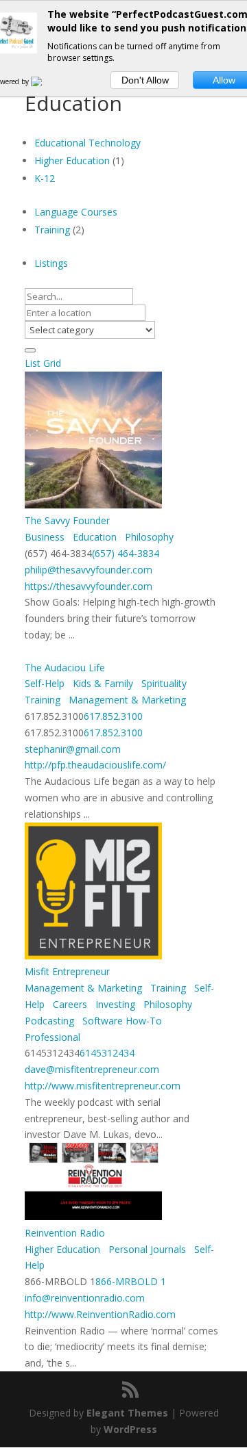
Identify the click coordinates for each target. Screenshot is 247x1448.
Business (44, 536)
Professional (52, 1037)
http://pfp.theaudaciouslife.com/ (95, 764)
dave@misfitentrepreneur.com (92, 1069)
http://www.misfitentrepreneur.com (102, 1085)
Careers (68, 1004)
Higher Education (72, 160)
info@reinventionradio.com (85, 1297)
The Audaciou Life (65, 667)
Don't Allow (145, 80)
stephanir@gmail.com (73, 748)
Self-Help (44, 683)
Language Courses (75, 211)
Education (93, 536)
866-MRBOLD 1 (130, 1281)
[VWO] (44, 81)
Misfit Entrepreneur (67, 971)
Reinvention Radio (65, 1232)
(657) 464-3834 (125, 553)
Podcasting (49, 1020)
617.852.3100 (113, 716)
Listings (51, 263)
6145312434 (107, 1052)
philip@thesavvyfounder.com (88, 569)
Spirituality (163, 683)
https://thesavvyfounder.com (88, 586)
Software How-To (121, 1020)
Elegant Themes (127, 1412)
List (32, 363)
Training (52, 229)
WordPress (130, 1429)
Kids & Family (101, 683)
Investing (114, 1004)
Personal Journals (146, 1249)
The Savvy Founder (67, 520)
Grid (52, 363)
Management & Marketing (126, 699)
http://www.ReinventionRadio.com (100, 1314)
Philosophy (148, 536)
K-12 (44, 178)
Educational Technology (87, 142)
